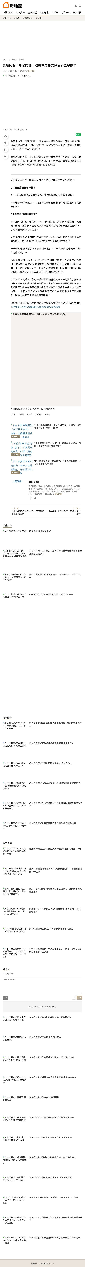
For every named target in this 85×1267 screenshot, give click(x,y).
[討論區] (5, 149)
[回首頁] (12, 5)
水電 (48, 414)
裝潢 (22, 414)
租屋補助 (29, 18)
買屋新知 (77, 12)
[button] (80, 5)
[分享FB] (5, 136)
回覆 (79, 997)
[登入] (75, 5)
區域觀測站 (7, 12)
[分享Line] (5, 143)
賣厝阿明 (31, 71)
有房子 (54, 12)
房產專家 (44, 12)
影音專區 (65, 12)
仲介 (30, 414)
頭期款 (39, 414)
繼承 (18, 18)
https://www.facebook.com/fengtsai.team (36, 306)
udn (4, 59)
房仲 (14, 414)
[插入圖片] (74, 998)
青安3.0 (7, 18)
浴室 (40, 18)
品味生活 (32, 12)
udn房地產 (11, 59)
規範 (5, 997)
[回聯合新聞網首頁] (6, 5)
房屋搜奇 (20, 12)
